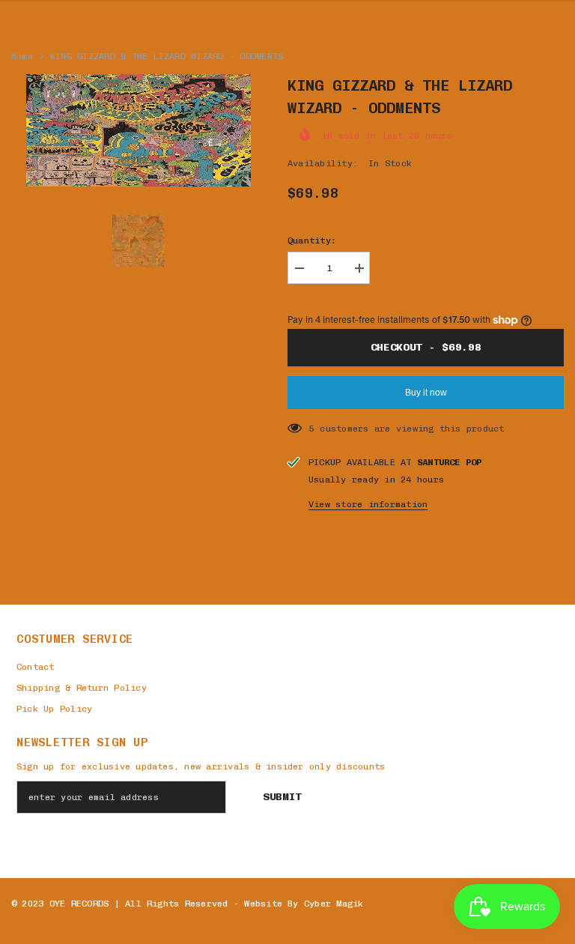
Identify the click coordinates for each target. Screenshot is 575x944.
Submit (282, 796)
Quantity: (312, 240)
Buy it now (426, 392)
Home (22, 56)
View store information (368, 504)
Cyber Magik (334, 903)
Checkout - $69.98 (426, 347)
